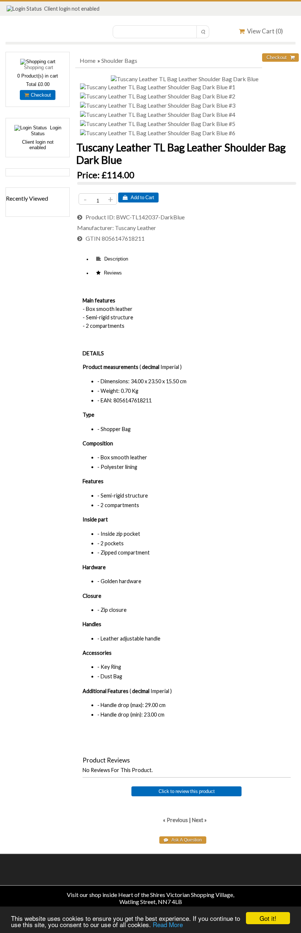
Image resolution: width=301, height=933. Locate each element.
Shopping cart (38, 67)
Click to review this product (187, 791)
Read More (168, 924)
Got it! (268, 918)
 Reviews (109, 272)
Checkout (40, 95)
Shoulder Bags (119, 60)
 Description (112, 258)
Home (87, 60)
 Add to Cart (138, 197)
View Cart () (264, 31)
